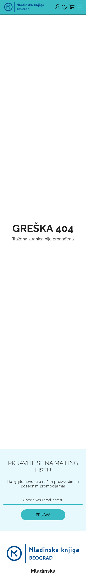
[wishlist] (64, 7)
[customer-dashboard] (57, 7)
